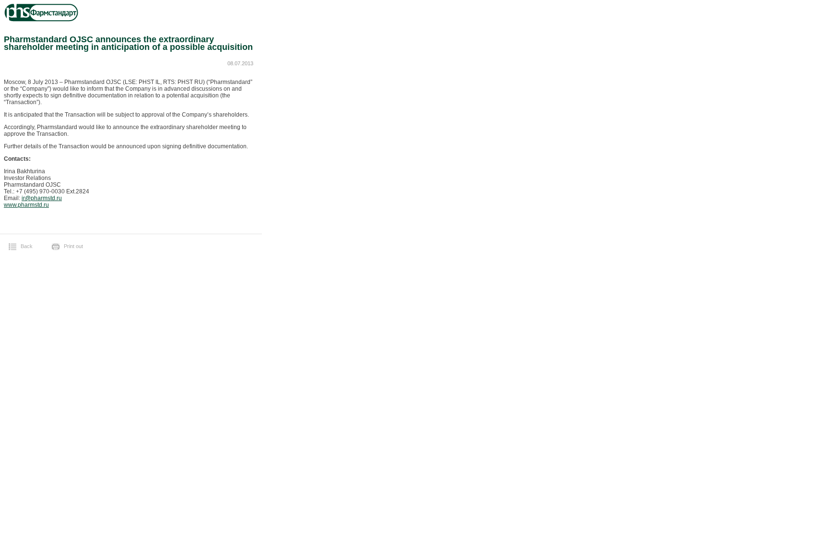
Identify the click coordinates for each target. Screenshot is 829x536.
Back (27, 246)
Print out (73, 246)
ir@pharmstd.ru (42, 198)
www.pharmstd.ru (26, 205)
